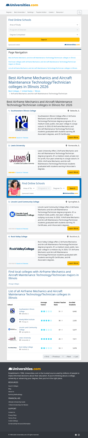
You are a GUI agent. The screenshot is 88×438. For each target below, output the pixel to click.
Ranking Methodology (15, 394)
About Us (11, 392)
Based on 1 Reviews (22, 138)
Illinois (37, 91)
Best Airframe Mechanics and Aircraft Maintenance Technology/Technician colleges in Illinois (42, 58)
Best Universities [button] (19, 12)
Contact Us (11, 412)
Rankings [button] (30, 12)
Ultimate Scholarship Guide (16, 402)
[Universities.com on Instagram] (79, 435)
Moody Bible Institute (27, 319)
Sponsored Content (14, 45)
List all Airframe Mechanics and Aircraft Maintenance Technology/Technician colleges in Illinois (42, 68)
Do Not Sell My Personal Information (19, 424)
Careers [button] (51, 12)
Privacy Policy (12, 415)
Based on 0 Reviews (22, 229)
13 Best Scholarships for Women (18, 405)
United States (27, 91)
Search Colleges (13, 386)
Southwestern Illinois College (23, 111)
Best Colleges (13, 91)
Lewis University (18, 145)
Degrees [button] (8, 12)
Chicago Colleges (13, 284)
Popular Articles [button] (41, 12)
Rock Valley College (19, 236)
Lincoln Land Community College (25, 202)
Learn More (73, 137)
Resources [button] (59, 12)
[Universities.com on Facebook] (76, 435)
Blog (9, 389)
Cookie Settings (13, 421)
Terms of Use (12, 418)
